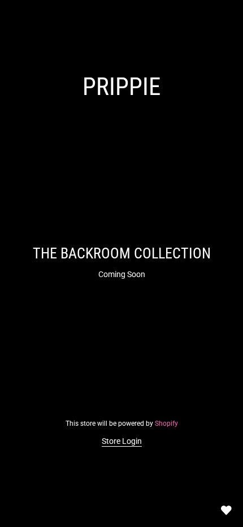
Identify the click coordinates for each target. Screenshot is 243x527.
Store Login (122, 441)
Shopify (166, 423)
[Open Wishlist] (226, 510)
